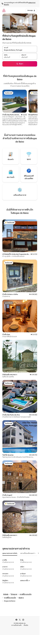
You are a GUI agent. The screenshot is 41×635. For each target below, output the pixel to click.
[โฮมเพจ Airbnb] (3, 10)
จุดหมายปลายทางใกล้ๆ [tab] (9, 553)
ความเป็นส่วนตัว (16, 625)
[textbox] (11, 57)
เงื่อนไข (26, 625)
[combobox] (20, 50)
